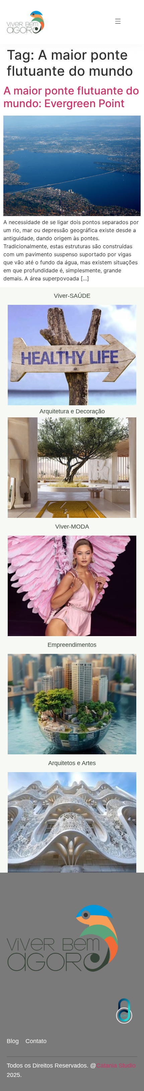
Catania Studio (116, 1065)
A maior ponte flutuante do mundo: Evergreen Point (71, 97)
